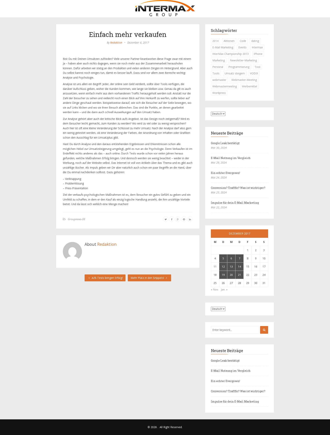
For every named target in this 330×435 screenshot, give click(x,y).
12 (223, 266)
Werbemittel (249, 86)
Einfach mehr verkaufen (128, 34)
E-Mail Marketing (222, 47)
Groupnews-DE (76, 219)
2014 (215, 41)
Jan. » (224, 289)
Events (242, 47)
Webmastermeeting (224, 86)
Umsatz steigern (235, 73)
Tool (257, 67)
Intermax (257, 47)
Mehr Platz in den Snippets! (148, 278)
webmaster (219, 80)
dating (255, 41)
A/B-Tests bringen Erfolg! (107, 278)
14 (239, 266)
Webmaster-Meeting (244, 80)
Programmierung (238, 67)
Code (243, 41)
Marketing (218, 60)
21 (239, 275)
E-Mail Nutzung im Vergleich (231, 158)
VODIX (254, 73)
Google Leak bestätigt (225, 143)
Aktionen (229, 41)
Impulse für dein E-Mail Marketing (235, 203)
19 (223, 275)
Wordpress (219, 93)
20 (231, 275)
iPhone (258, 54)
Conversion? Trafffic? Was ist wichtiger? (238, 188)
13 (231, 266)
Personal (217, 67)
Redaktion (116, 42)
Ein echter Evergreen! (225, 173)
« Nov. (215, 289)
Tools (215, 73)
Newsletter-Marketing (243, 60)
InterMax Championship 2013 (230, 54)
